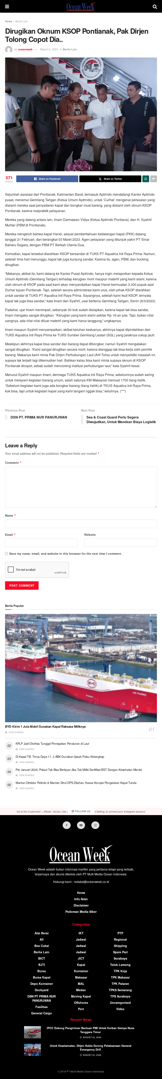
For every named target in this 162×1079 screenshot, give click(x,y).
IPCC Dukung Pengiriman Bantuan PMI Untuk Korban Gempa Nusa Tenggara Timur (90, 1030)
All (41, 939)
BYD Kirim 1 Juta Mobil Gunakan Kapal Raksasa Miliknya (45, 726)
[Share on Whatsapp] (145, 178)
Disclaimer (81, 905)
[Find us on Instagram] (95, 825)
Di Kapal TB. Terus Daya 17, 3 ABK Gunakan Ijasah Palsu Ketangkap (60, 756)
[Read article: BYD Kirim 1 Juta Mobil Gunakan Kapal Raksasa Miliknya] (81, 668)
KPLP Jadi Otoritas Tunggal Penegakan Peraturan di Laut (52, 743)
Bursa (41, 971)
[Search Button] (155, 6)
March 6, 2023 (49, 49)
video (120, 1009)
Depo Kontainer (41, 983)
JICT (81, 958)
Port (81, 1009)
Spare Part (120, 952)
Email (10, 534)
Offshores (81, 1002)
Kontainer (81, 971)
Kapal (81, 965)
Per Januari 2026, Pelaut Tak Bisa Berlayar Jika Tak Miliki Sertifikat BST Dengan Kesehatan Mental (79, 769)
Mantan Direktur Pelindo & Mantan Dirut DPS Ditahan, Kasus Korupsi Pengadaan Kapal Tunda (76, 783)
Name (10, 515)
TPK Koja (120, 971)
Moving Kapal (81, 996)
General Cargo (41, 1013)
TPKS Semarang (120, 990)
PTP (120, 933)
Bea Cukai (41, 946)
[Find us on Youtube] (81, 825)
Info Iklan (81, 899)
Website (90, 534)
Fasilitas (41, 1007)
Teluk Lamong (120, 965)
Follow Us (82, 811)
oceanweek (25, 49)
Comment (13, 462)
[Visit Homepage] (81, 6)
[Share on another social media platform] (153, 178)
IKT (81, 933)
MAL (81, 983)
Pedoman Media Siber (81, 911)
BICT (41, 958)
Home (8, 21)
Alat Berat (42, 933)
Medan (81, 990)
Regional (120, 939)
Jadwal (81, 939)
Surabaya (120, 958)
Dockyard (42, 990)
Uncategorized (120, 1002)
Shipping (120, 946)
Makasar (81, 977)
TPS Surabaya (120, 996)
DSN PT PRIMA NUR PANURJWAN (41, 998)
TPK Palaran (120, 983)
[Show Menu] (7, 6)
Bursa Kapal (41, 977)
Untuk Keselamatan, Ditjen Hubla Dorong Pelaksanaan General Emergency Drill (90, 1047)
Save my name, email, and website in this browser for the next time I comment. (65, 553)
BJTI (41, 965)
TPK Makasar (120, 977)
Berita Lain (21, 21)
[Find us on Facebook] (67, 825)
